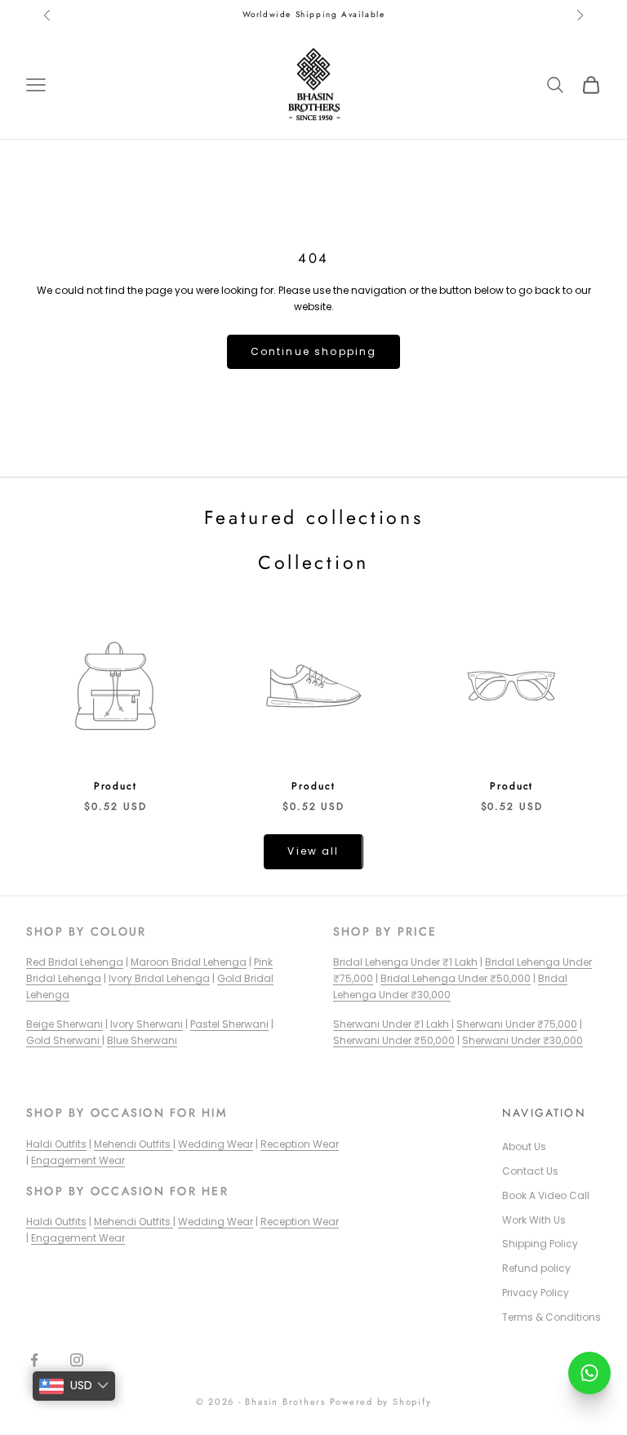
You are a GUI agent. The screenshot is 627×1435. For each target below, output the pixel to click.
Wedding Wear (215, 1144)
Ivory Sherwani (146, 1024)
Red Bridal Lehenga (74, 962)
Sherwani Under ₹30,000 (522, 1040)
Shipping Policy (540, 1244)
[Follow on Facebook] (34, 1360)
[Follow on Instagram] (77, 1360)
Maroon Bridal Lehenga (189, 962)
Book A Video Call (545, 1195)
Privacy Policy (535, 1292)
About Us (524, 1146)
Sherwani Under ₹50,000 (394, 1040)
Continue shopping (314, 351)
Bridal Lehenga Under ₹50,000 (455, 978)
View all (313, 851)
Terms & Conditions (551, 1317)
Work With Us (534, 1220)
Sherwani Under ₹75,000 (516, 1024)
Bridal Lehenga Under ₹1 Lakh (405, 962)
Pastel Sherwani (229, 1024)
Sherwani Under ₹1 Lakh (392, 1024)
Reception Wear (299, 1144)
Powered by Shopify (381, 1401)
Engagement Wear (78, 1160)
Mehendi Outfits (133, 1144)
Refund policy (536, 1268)
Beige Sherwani (64, 1024)
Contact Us (530, 1171)
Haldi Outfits (56, 1144)
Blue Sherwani (142, 1040)
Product (115, 786)
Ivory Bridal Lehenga (159, 978)
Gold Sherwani (64, 1040)
